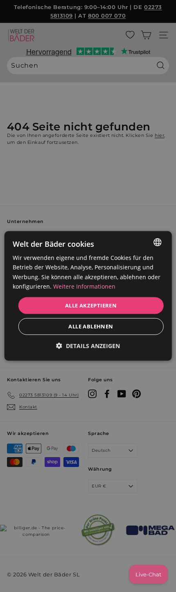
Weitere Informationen (84, 286)
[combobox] (157, 242)
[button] (88, 346)
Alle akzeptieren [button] (91, 305)
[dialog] (88, 296)
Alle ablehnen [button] (90, 326)
